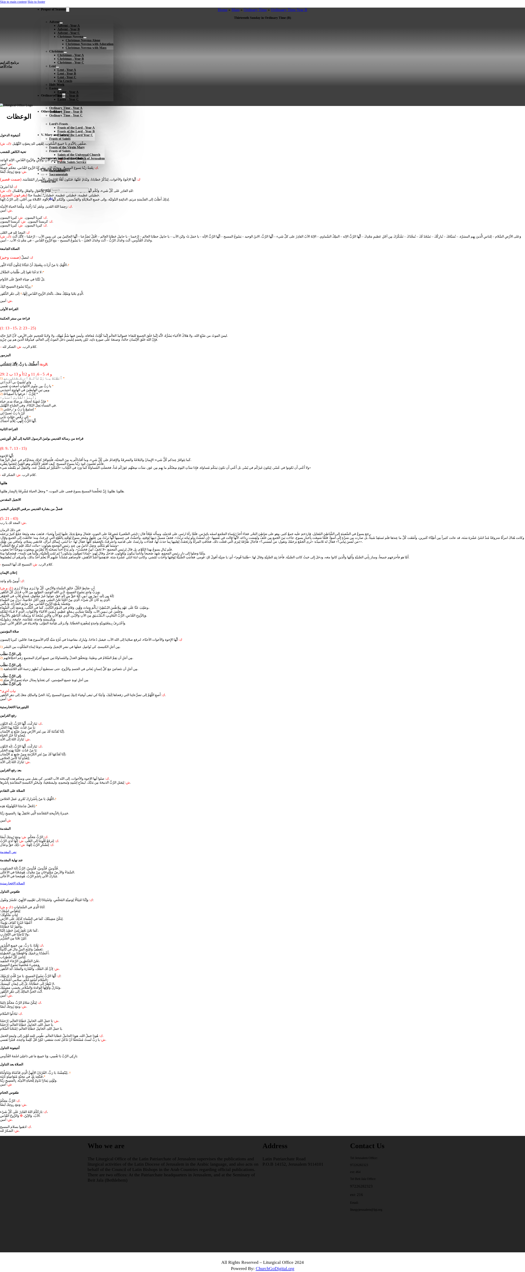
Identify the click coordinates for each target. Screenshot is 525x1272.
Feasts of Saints (60, 138)
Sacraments (57, 170)
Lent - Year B (66, 73)
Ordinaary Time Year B (289, 10)
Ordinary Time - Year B (65, 111)
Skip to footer (36, 1)
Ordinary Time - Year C (66, 115)
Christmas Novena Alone (83, 40)
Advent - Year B (68, 29)
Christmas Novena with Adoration (89, 44)
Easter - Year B (68, 95)
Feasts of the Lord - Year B (76, 131)
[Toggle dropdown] (67, 9)
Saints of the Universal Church (78, 154)
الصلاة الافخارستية (12, 883)
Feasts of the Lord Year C (75, 135)
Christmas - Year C (70, 62)
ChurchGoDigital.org (275, 1268)
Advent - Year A (68, 25)
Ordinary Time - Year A (65, 108)
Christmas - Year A (70, 55)
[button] (262, 118)
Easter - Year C (68, 99)
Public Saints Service (71, 162)
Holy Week (56, 84)
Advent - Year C (68, 33)
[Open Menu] (34, 206)
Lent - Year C (66, 77)
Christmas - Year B (70, 58)
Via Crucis (64, 81)
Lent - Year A (66, 70)
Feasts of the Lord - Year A (76, 127)
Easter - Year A (68, 92)
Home (222, 10)
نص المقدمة (8, 852)
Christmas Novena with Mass (86, 47)
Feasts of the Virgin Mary (67, 147)
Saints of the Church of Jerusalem (81, 158)
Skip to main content (13, 1)
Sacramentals (58, 174)
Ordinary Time (255, 10)
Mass (236, 10)
